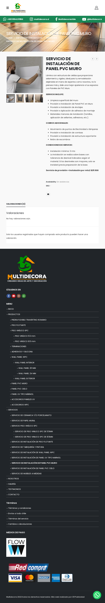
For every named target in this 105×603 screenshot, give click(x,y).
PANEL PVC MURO (19, 383)
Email (48, 194)
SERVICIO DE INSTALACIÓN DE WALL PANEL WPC (33, 452)
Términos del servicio (18, 518)
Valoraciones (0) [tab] (15, 204)
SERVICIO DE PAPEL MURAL (23, 420)
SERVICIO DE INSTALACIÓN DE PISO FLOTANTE (32, 441)
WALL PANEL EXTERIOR (25, 378)
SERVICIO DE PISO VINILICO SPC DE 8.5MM (34, 436)
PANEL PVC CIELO (19, 388)
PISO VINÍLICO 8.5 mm (25, 341)
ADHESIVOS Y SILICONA (22, 351)
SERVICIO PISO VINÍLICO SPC (24, 425)
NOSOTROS (13, 478)
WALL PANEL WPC (19, 357)
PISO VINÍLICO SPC (20, 330)
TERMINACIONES (19, 346)
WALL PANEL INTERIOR (24, 362)
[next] (97, 59)
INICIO (11, 309)
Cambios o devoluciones (20, 524)
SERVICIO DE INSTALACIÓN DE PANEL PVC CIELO (33, 468)
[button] (8, 7)
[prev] (93, 59)
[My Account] (96, 8)
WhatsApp (24, 296)
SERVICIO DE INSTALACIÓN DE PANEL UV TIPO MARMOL (36, 457)
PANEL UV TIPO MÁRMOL (22, 394)
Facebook (9, 296)
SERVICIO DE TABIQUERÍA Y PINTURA (28, 447)
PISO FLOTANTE (19, 325)
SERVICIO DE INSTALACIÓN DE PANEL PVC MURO (34, 463)
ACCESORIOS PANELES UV (23, 399)
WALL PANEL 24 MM (27, 373)
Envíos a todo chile (17, 513)
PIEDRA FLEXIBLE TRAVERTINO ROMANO (29, 319)
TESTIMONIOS (14, 489)
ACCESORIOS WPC (20, 404)
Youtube (14, 296)
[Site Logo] (18, 8)
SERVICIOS (13, 409)
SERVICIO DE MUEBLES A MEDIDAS (27, 473)
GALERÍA (12, 484)
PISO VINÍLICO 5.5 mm (25, 336)
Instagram (19, 296)
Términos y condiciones (19, 508)
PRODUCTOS (14, 314)
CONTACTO (13, 494)
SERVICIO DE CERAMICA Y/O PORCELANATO (32, 415)
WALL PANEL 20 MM (27, 368)
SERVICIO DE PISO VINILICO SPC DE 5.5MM (34, 431)
